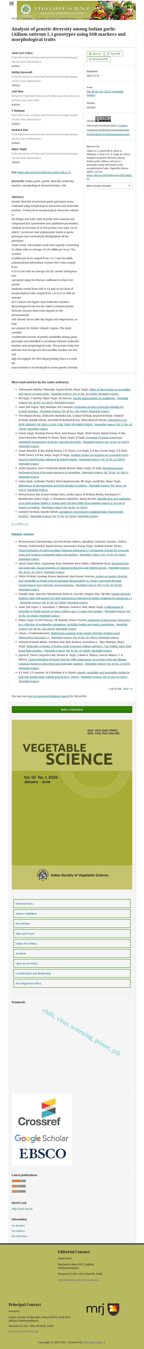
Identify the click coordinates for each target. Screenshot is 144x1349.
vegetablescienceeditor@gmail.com (78, 1279)
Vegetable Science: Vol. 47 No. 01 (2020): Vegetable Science (78, 650)
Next (126, 688)
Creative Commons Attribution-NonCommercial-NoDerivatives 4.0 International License (108, 130)
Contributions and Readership (33, 973)
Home (15, 18)
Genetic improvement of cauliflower (94, 398)
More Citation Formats (99, 185)
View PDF (115, 53)
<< (13, 523)
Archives (27, 18)
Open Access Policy (27, 963)
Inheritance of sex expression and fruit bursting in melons (53, 485)
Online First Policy (26, 943)
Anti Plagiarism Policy (28, 983)
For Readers (18, 1225)
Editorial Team (24, 903)
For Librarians (19, 1236)
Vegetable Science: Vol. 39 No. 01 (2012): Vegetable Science (85, 637)
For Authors (18, 1230)
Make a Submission (72, 709)
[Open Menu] (11, 3)
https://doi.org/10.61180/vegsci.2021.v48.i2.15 (44, 172)
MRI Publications (93, 1342)
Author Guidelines (26, 913)
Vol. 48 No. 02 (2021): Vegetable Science (56, 18)
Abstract (96, 53)
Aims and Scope (25, 933)
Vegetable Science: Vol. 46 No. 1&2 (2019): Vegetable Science (74, 411)
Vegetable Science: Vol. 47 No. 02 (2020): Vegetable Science (85, 393)
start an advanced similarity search (48, 696)
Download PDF (100, 58)
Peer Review (23, 923)
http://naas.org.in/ (22, 1208)
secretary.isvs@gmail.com (24, 1331)
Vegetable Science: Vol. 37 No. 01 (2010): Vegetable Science (64, 516)
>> (27, 523)
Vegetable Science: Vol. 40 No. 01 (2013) (64, 507)
